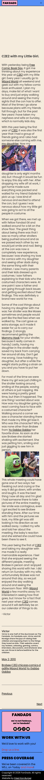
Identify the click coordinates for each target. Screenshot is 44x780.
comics (33, 665)
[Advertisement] (22, 30)
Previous (7, 693)
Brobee (6, 665)
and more (27, 767)
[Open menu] (41, 3)
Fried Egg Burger (22, 778)
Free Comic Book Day (18, 66)
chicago (23, 665)
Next (39, 704)
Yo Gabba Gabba (20, 430)
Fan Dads (9, 3)
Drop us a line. (10, 750)
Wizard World (10, 81)
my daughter (10, 143)
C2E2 (20, 75)
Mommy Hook (11, 338)
